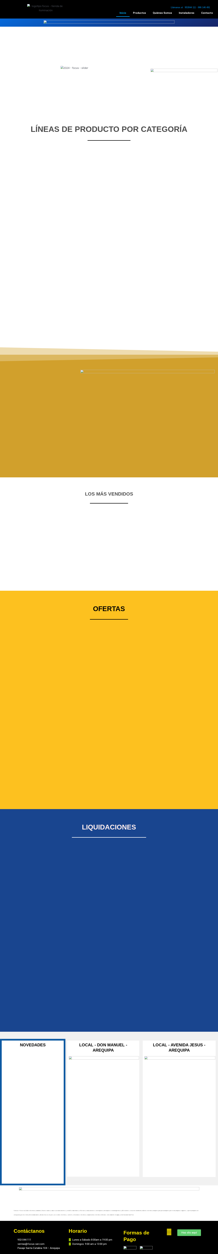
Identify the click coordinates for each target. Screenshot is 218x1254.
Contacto (207, 12)
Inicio (123, 12)
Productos (139, 12)
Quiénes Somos (162, 12)
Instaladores (186, 12)
